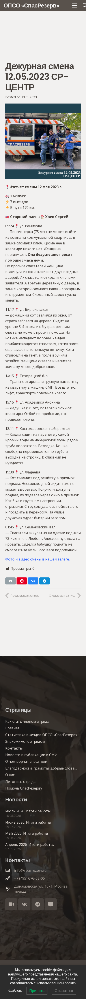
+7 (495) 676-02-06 (29, 878)
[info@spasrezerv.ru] (9, 870)
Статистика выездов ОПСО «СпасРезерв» (41, 734)
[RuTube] (11, 904)
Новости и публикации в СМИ (31, 754)
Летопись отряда (20, 781)
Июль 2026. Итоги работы (27, 811)
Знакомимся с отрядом (25, 741)
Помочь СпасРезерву (23, 788)
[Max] (51, 904)
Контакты (13, 748)
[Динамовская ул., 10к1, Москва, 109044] (9, 889)
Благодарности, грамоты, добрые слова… (41, 768)
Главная (12, 728)
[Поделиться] (33, 580)
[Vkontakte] (24, 904)
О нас (10, 774)
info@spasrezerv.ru (30, 870)
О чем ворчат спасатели (26, 761)
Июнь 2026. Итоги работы (28, 822)
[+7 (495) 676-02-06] (9, 878)
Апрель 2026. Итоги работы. (29, 844)
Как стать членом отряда (27, 721)
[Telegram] (38, 904)
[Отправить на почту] (10, 580)
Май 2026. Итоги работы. (27, 833)
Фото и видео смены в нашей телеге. (38, 559)
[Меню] (74, 5)
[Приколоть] (22, 580)
